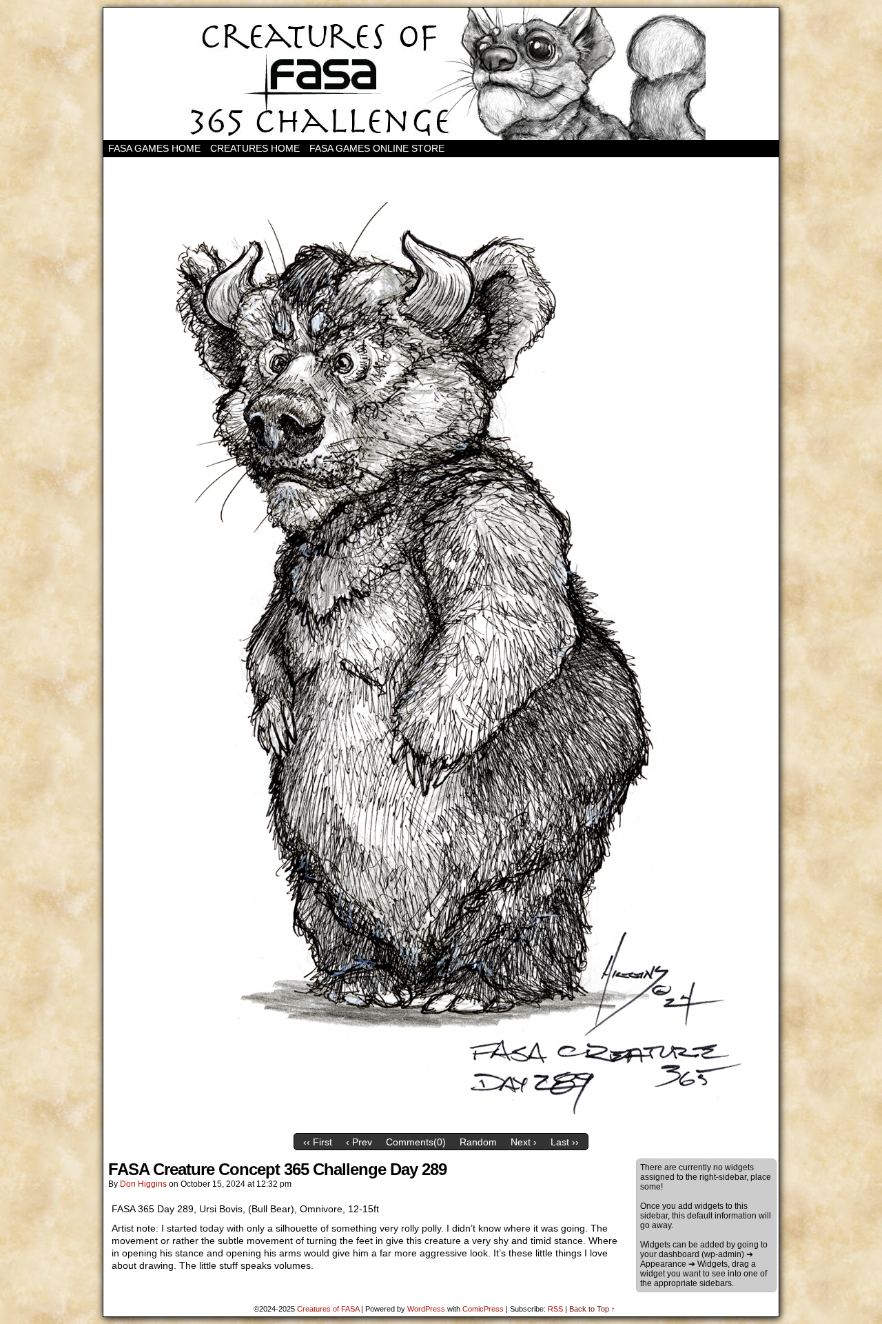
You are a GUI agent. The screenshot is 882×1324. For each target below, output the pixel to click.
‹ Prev (359, 1141)
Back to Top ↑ (592, 1309)
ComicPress (483, 1309)
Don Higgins (143, 1184)
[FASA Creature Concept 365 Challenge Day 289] (441, 1123)
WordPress (426, 1309)
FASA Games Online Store (376, 148)
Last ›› (565, 1141)
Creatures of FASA (328, 1309)
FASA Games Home (154, 148)
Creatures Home (255, 148)
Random (478, 1141)
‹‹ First (317, 1141)
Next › (524, 1141)
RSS (555, 1309)
